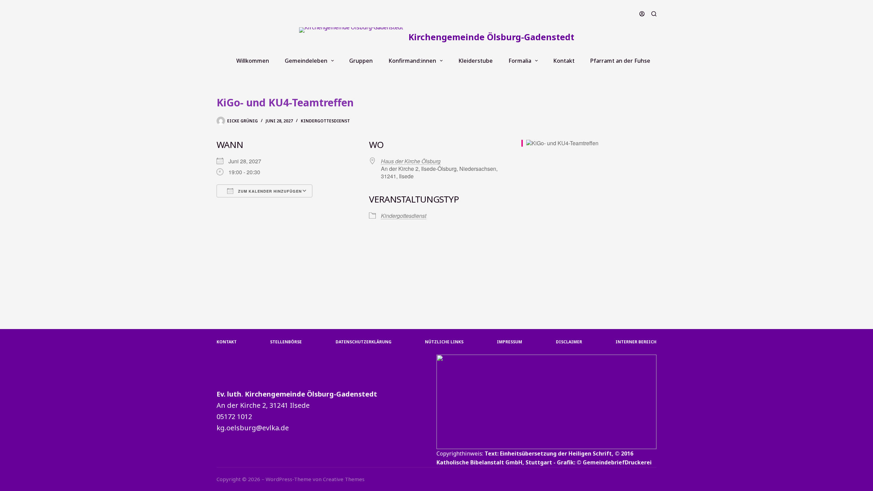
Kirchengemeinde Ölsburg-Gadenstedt (491, 37)
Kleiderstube (475, 60)
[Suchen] (653, 13)
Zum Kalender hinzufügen (269, 191)
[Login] (642, 13)
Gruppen (361, 60)
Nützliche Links (444, 342)
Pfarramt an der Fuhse (620, 60)
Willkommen (252, 60)
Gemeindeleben (306, 60)
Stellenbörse (286, 342)
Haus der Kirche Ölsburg (411, 161)
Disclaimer (569, 342)
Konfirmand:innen (412, 60)
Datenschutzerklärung (363, 342)
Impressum (509, 342)
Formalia (519, 60)
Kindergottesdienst (325, 121)
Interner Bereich (636, 342)
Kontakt (564, 60)
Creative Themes (344, 479)
